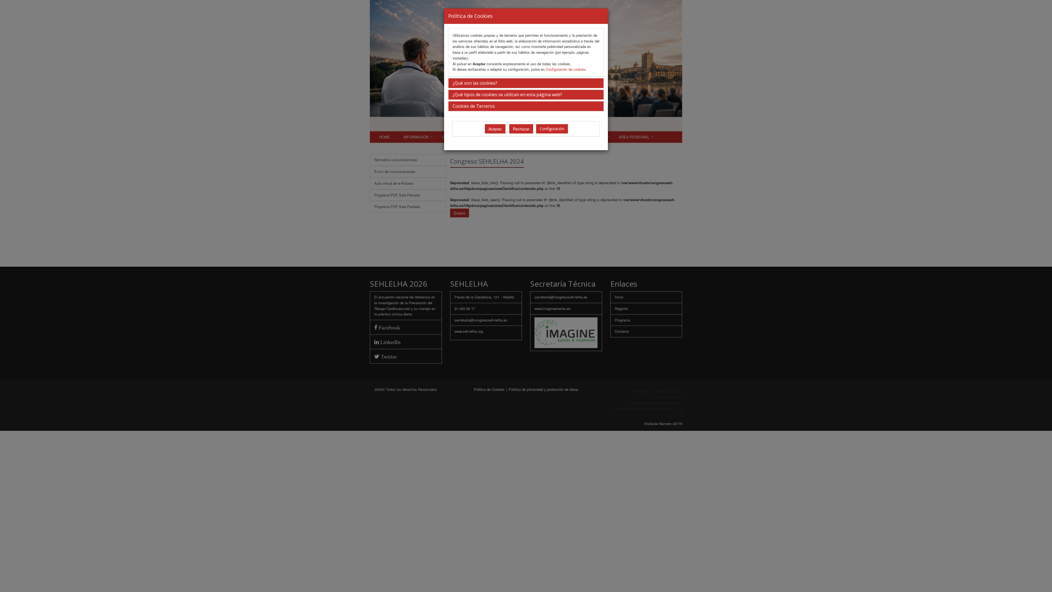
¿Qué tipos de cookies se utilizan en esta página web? (507, 95)
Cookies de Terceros (474, 106)
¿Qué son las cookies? (475, 83)
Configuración (552, 128)
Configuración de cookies (566, 69)
